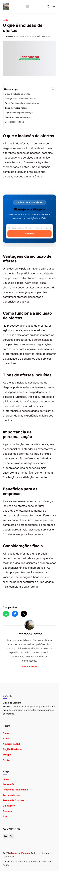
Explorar (29, 233)
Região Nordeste (12, 749)
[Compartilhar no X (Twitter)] (24, 614)
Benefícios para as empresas (18, 117)
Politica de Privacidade (15, 789)
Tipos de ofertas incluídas (16, 108)
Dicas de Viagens (20, 853)
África (6, 759)
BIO (5, 816)
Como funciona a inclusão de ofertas (22, 103)
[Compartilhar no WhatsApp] (6, 614)
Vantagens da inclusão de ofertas (20, 98)
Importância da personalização (19, 112)
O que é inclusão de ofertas (17, 94)
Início (5, 20)
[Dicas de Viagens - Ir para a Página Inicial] (6, 6)
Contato (7, 811)
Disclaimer (9, 805)
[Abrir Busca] (48, 6)
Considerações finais (14, 122)
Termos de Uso (11, 795)
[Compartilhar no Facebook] (15, 614)
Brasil (6, 738)
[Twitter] (11, 836)
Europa (7, 754)
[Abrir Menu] (27, 6)
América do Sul (11, 744)
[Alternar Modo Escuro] (54, 6)
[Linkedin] (5, 836)
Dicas (6, 733)
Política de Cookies (13, 800)
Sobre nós (8, 784)
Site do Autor (29, 666)
